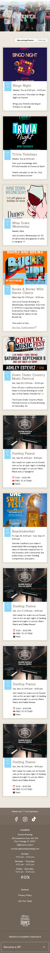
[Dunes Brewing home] (14, 7)
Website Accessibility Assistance (25, 936)
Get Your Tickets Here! (23, 327)
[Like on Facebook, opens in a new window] (16, 819)
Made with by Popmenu (20, 811)
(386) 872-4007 (25, 845)
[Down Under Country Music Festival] (25, 375)
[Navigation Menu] (46, 4)
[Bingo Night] (25, 81)
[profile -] (39, 3)
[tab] (25, 40)
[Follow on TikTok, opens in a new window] (33, 819)
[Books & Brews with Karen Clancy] (25, 286)
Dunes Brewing (25, 921)
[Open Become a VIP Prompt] (44, 947)
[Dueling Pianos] (25, 453)
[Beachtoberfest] (25, 529)
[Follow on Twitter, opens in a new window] (28, 878)
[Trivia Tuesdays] (25, 149)
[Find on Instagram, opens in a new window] (25, 819)
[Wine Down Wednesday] (25, 217)
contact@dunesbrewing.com (25, 848)
